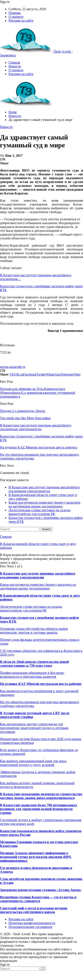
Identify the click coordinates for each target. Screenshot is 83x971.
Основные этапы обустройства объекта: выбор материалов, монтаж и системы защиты (34, 630)
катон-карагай (10, 367)
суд (23, 367)
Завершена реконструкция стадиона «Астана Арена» (41, 890)
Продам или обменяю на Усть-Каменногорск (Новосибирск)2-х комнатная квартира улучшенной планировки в (37, 392)
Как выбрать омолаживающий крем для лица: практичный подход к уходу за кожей (33, 763)
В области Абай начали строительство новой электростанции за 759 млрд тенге (34, 663)
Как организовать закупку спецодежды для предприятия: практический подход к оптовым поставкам (34, 727)
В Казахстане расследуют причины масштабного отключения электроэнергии (44, 489)
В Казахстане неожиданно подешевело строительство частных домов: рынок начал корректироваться (41, 796)
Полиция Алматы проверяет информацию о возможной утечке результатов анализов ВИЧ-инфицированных (36, 856)
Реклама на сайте (21, 20)
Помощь (15, 13)
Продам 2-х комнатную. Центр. (23, 411)
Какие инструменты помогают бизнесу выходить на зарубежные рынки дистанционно (44, 504)
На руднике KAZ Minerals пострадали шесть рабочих (41, 684)
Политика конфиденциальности (32, 923)
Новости (15, 66)
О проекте (16, 16)
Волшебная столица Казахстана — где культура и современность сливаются (38, 899)
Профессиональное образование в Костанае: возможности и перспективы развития (32, 674)
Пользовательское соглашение (30, 927)
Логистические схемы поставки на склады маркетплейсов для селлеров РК (39, 512)
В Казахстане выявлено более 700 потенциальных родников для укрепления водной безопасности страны (38, 809)
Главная (14, 62)
